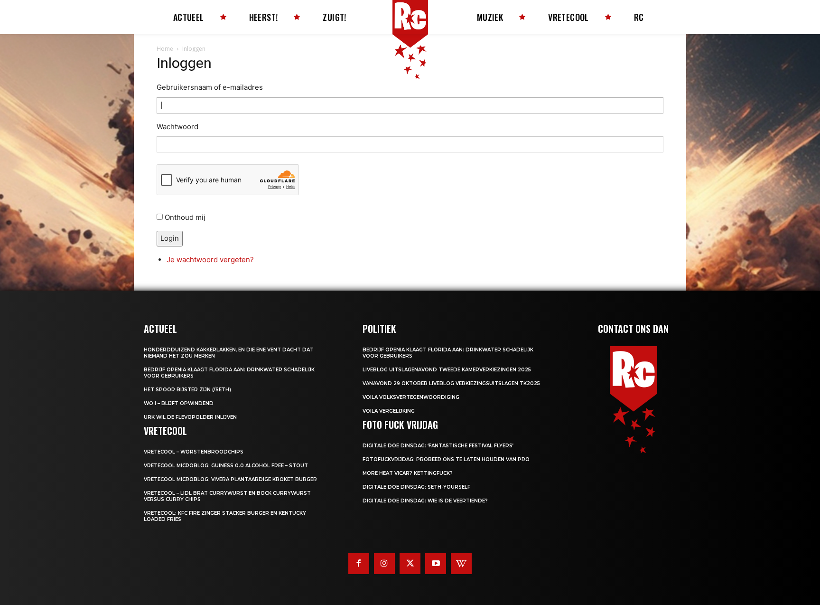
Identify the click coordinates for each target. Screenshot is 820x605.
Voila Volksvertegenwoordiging (411, 397)
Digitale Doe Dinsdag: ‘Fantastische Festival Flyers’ (438, 446)
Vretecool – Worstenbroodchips (193, 452)
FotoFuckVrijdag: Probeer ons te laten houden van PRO (446, 459)
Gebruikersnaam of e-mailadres (210, 87)
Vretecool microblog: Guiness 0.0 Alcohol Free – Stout (226, 466)
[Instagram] (384, 563)
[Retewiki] (461, 563)
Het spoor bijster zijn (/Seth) (187, 390)
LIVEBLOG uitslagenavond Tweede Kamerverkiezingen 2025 (447, 370)
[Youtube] (435, 563)
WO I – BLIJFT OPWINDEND (179, 403)
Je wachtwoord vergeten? (210, 259)
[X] (410, 563)
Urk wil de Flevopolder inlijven (190, 417)
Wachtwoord (177, 126)
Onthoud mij (185, 217)
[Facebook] (358, 563)
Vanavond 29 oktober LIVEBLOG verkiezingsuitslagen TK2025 (451, 383)
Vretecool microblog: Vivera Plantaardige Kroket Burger (230, 479)
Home (165, 49)
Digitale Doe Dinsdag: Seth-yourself (416, 487)
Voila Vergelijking (389, 411)
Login (169, 238)
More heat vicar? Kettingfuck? (408, 473)
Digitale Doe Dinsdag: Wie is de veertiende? (425, 501)
